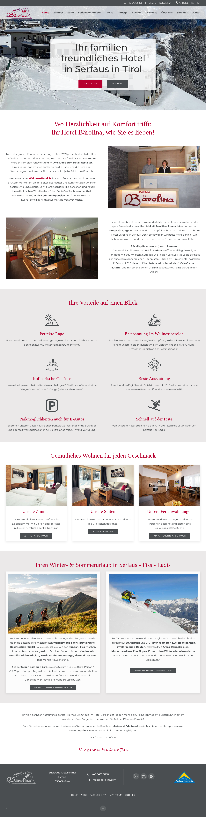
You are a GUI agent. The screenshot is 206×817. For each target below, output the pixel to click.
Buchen (137, 12)
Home (45, 12)
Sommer (182, 12)
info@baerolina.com (104, 779)
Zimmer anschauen (36, 536)
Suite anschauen (102, 531)
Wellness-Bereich (40, 178)
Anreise (183, 3)
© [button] (7, 807)
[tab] (149, 203)
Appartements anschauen (170, 536)
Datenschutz (98, 795)
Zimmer (58, 12)
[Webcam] (136, 776)
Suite (70, 12)
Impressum (115, 795)
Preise (109, 12)
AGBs (84, 795)
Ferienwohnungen (89, 12)
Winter (196, 12)
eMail (152, 3)
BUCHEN (117, 83)
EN (198, 3)
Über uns (167, 12)
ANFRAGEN (90, 83)
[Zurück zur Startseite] (20, 12)
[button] (112, 177)
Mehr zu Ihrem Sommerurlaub (53, 687)
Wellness (151, 12)
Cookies (130, 795)
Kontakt (167, 3)
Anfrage (123, 12)
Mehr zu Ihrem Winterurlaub (153, 670)
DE (192, 3)
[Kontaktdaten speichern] (151, 776)
